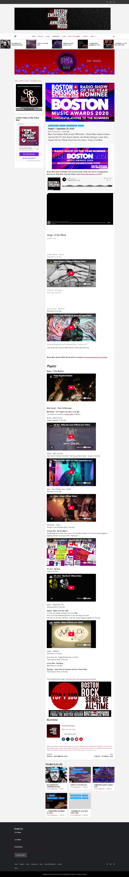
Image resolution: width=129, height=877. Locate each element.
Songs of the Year (76, 772)
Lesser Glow (99, 748)
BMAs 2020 (71, 746)
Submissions (55, 36)
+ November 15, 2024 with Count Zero (120, 44)
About (92, 36)
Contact (85, 36)
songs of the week (86, 750)
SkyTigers (77, 750)
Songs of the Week (71, 126)
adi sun (52, 746)
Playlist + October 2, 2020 (103, 755)
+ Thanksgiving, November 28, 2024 (94, 44)
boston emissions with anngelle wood (96, 746)
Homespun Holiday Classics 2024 (68, 44)
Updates (81, 126)
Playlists (40, 36)
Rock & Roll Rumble (74, 36)
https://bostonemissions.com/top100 (84, 679)
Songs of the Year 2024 (42, 44)
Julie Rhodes (82, 748)
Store (64, 36)
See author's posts (70, 734)
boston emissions (80, 746)
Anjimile (61, 746)
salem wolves (66, 750)
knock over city (91, 748)
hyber (69, 748)
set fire (72, 750)
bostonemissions (55, 131)
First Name (17, 832)
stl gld (94, 750)
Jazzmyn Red (74, 748)
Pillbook (106, 748)
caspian (57, 748)
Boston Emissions (53, 126)
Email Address (18, 847)
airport (56, 746)
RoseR (60, 750)
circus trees (63, 748)
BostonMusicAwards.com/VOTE (92, 174)
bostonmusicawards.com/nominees (96, 357)
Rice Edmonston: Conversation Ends (17, 44)
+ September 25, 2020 (59, 230)
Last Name (17, 839)
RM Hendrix (55, 750)
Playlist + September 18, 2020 (57, 755)
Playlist (62, 126)
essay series (69, 414)
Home (33, 36)
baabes (66, 746)
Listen (48, 36)
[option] (12, 44)
